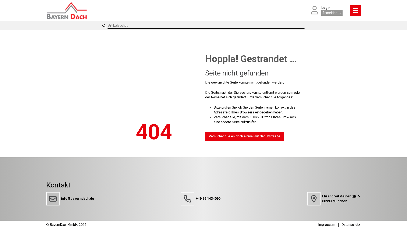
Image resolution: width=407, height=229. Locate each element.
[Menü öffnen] (355, 10)
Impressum (326, 225)
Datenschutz (350, 225)
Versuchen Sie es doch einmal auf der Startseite (244, 136)
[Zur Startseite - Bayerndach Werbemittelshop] (66, 11)
